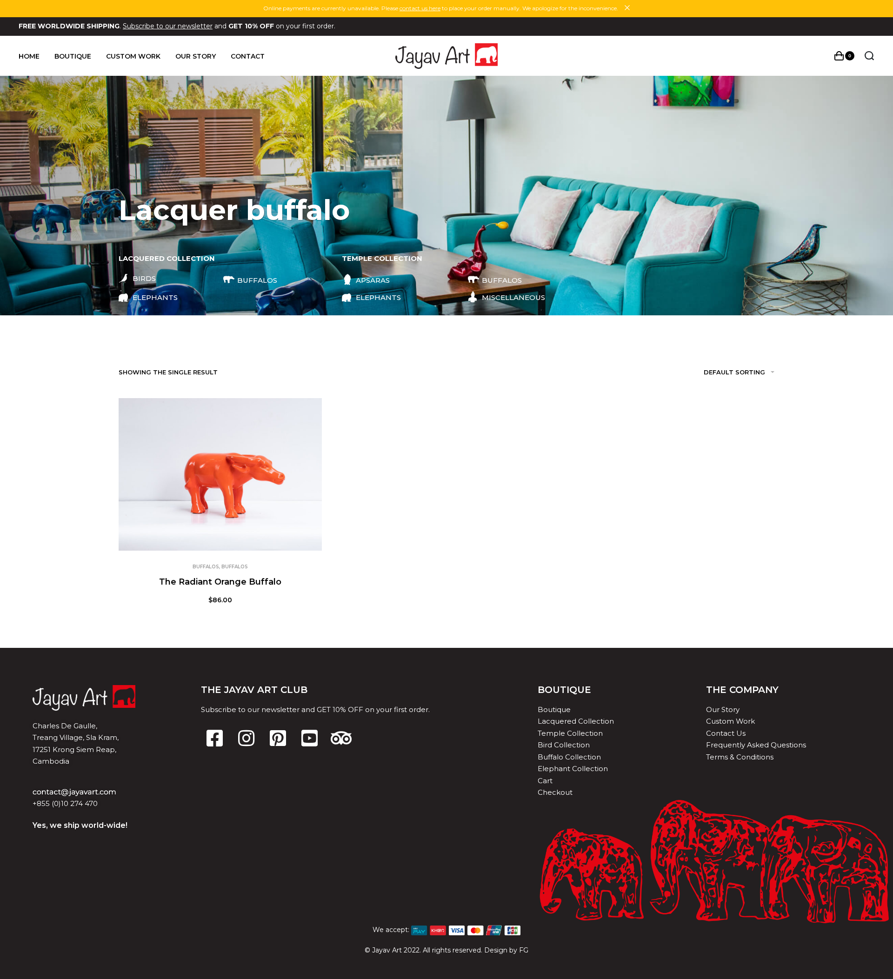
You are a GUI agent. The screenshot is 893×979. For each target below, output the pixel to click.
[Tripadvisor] (340, 738)
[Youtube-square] (309, 738)
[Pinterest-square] (277, 738)
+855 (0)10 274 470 (65, 803)
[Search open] (869, 56)
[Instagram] (246, 738)
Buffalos (206, 567)
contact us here (420, 8)
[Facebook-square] (214, 738)
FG (523, 950)
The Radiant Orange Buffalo (220, 582)
